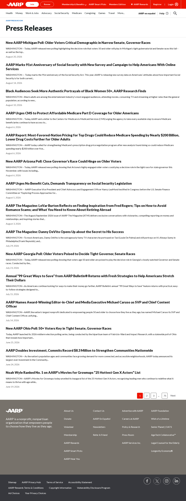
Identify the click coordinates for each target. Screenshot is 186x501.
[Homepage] (15, 4)
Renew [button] (47, 4)
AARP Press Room (14, 20)
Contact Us (98, 410)
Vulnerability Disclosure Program (93, 487)
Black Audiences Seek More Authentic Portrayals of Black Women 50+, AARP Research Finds (76, 91)
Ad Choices (14, 493)
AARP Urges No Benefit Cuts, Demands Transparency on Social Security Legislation (69, 183)
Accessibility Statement (80, 482)
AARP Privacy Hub (31, 482)
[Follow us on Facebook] (147, 481)
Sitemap (12, 482)
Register (157, 4)
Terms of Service (54, 482)
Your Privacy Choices (35, 493)
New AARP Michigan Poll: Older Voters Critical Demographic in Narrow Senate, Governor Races (78, 43)
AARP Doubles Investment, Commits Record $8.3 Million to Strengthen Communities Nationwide (79, 350)
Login (171, 4)
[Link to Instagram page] (166, 481)
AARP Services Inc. (131, 442)
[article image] (164, 13)
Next (173, 395)
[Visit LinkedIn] (176, 481)
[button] (175, 13)
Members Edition (117, 4)
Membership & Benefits (73, 4)
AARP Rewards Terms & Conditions (26, 487)
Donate (67, 418)
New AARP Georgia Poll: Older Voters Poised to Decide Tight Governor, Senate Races (70, 254)
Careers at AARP (130, 418)
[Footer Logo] (29, 410)
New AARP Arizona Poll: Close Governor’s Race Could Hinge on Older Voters (63, 161)
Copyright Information (60, 487)
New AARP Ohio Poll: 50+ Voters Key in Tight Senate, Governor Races (58, 328)
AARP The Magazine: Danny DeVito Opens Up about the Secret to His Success (65, 232)
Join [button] (32, 4)
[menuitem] (9, 15)
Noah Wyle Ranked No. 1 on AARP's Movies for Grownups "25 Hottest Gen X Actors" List (73, 372)
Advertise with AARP (132, 410)
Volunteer (69, 426)
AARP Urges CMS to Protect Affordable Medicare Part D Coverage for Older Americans (72, 113)
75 (165, 395)
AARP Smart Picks (97, 4)
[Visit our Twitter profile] (157, 481)
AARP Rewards (71, 442)
